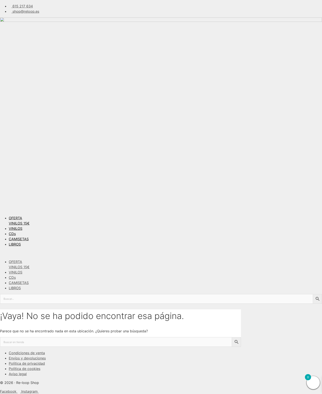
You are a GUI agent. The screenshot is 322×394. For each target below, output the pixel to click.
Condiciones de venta (27, 353)
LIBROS (15, 244)
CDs (12, 234)
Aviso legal (18, 374)
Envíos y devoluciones (27, 358)
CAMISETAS (19, 239)
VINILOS (15, 228)
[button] (161, 253)
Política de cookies (24, 368)
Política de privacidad (27, 363)
